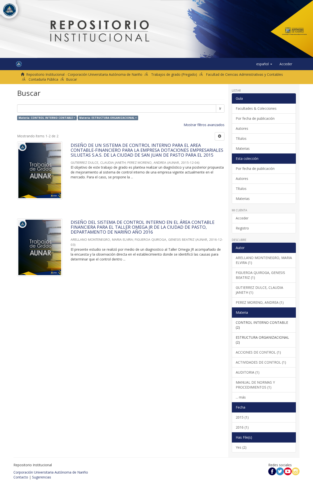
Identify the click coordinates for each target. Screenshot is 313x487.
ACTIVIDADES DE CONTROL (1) (261, 362)
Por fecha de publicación (255, 118)
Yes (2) (241, 447)
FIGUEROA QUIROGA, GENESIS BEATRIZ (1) (260, 275)
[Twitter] (280, 471)
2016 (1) (242, 427)
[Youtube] (288, 471)
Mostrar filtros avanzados (204, 124)
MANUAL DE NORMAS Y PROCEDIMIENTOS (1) (255, 385)
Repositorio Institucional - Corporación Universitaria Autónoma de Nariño (84, 74)
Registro (242, 228)
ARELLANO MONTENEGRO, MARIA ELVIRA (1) (264, 260)
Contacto (20, 477)
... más (241, 397)
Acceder (242, 218)
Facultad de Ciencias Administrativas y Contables (244, 74)
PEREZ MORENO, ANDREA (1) (260, 302)
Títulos (241, 138)
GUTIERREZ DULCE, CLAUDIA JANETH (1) (259, 290)
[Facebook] (272, 471)
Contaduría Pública (43, 79)
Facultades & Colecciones (256, 108)
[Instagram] (296, 471)
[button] (264, 64)
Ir (220, 108)
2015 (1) (242, 417)
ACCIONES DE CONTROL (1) (258, 352)
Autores (242, 128)
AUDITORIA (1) (247, 372)
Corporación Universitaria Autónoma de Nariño (50, 472)
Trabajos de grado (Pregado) (174, 74)
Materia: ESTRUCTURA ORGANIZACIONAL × (108, 117)
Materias (243, 148)
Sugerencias (41, 477)
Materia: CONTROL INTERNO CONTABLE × (47, 117)
